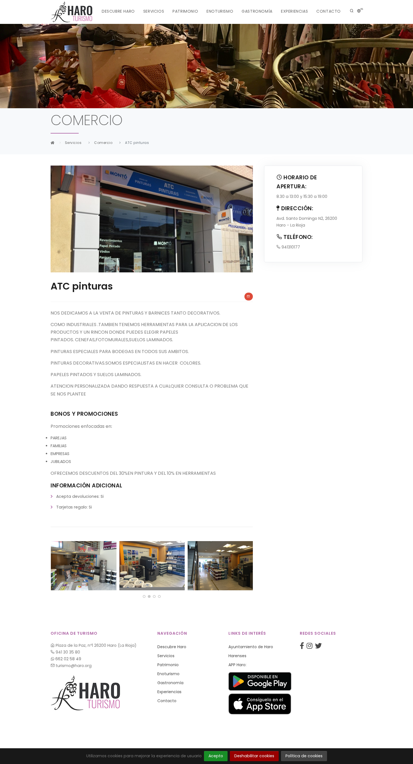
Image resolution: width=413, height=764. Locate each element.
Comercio (103, 142)
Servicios (153, 11)
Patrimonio (185, 11)
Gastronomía (257, 11)
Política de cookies (304, 756)
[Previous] (56, 564)
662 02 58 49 (67, 659)
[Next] (247, 564)
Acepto (215, 756)
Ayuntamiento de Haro (250, 647)
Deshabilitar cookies (254, 756)
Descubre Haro (118, 11)
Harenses (237, 656)
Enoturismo (219, 11)
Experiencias (294, 11)
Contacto (328, 11)
